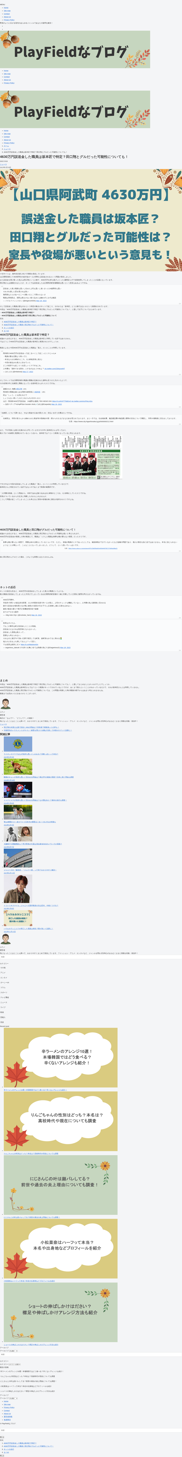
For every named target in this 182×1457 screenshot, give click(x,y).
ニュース (3, 164)
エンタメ (3, 978)
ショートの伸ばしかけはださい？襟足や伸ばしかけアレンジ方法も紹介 (27, 1391)
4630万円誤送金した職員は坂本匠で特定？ (20, 322)
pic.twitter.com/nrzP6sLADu (82, 401)
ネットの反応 (9, 328)
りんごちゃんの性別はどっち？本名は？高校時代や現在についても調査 (27, 1376)
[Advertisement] (57, 514)
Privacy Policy (9, 20)
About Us (7, 17)
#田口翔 (19, 389)
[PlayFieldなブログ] (75, 68)
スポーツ (3, 992)
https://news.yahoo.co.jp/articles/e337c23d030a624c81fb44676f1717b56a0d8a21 (93, 548)
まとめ (6, 331)
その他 (2, 968)
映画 (2, 1012)
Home (6, 8)
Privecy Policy (9, 1407)
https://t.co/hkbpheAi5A (29, 644)
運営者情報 (8, 1417)
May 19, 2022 (56, 404)
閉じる (2, 1437)
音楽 (2, 1022)
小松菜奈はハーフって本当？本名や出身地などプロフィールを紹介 (26, 1386)
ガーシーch (4, 982)
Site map (7, 11)
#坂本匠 (37, 392)
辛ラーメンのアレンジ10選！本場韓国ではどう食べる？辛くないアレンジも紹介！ (32, 1371)
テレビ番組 (4, 997)
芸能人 (2, 1017)
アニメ (2, 973)
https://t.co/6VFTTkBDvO (61, 401)
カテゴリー (4, 1364)
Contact (7, 14)
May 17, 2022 (28, 372)
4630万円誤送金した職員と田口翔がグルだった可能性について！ (29, 325)
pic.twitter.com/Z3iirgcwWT (55, 369)
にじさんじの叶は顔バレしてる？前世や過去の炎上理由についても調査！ (28, 1381)
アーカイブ (4, 1351)
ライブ (2, 1007)
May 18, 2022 (41, 301)
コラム (2, 987)
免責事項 (7, 1420)
